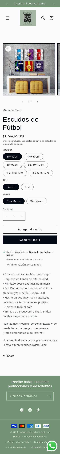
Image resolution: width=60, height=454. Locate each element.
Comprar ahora (30, 239)
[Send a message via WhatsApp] (52, 446)
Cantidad (8, 209)
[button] (7, 18)
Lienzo (11, 187)
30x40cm (12, 156)
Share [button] (10, 355)
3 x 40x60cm (15, 173)
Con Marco (14, 201)
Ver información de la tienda (23, 264)
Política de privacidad (18, 442)
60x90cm (12, 164)
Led (27, 187)
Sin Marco (36, 201)
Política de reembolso (35, 437)
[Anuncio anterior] (6, 3)
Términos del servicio (45, 442)
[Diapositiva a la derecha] (37, 101)
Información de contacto (42, 447)
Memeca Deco (27, 432)
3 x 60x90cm (40, 173)
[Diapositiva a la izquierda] (22, 101)
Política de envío (17, 447)
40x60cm (34, 156)
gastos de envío (33, 141)
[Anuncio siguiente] (53, 3)
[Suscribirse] (49, 396)
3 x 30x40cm (36, 164)
